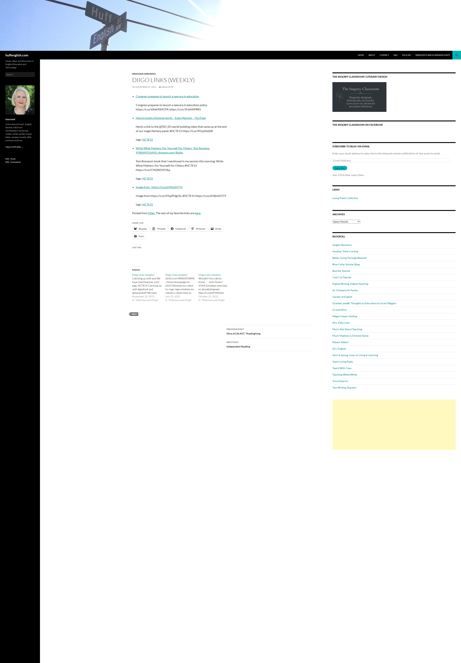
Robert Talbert (340, 342)
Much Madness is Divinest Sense (350, 335)
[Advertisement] (394, 424)
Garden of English (342, 296)
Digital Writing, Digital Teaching (350, 283)
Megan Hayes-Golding (344, 316)
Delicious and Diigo (144, 73)
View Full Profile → (14, 147)
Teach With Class (342, 368)
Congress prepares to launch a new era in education (167, 96)
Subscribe (339, 168)
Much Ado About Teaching (347, 329)
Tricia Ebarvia (340, 381)
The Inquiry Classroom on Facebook (357, 124)
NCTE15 (147, 139)
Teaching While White (344, 374)
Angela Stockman (342, 244)
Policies (406, 55)
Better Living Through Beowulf (349, 257)
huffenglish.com (16, 55)
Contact (384, 55)
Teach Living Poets (342, 361)
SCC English (339, 348)
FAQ (395, 55)
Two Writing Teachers (344, 387)
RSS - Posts (10, 158)
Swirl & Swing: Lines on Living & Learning (355, 355)
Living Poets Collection (345, 198)
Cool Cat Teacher (342, 277)
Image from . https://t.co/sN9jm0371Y (159, 187)
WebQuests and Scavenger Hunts (432, 55)
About (371, 55)
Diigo (151, 213)
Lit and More (339, 309)
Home (361, 55)
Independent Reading (238, 344)
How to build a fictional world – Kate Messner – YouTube (171, 118)
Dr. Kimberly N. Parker (345, 290)
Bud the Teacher (341, 270)
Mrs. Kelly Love (341, 322)
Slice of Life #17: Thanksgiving (243, 331)
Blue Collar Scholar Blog (346, 264)
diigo (134, 314)
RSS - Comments (13, 162)
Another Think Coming (345, 251)
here (197, 213)
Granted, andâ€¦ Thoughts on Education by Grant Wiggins (364, 303)
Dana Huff (167, 87)
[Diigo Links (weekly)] (148, 287)
